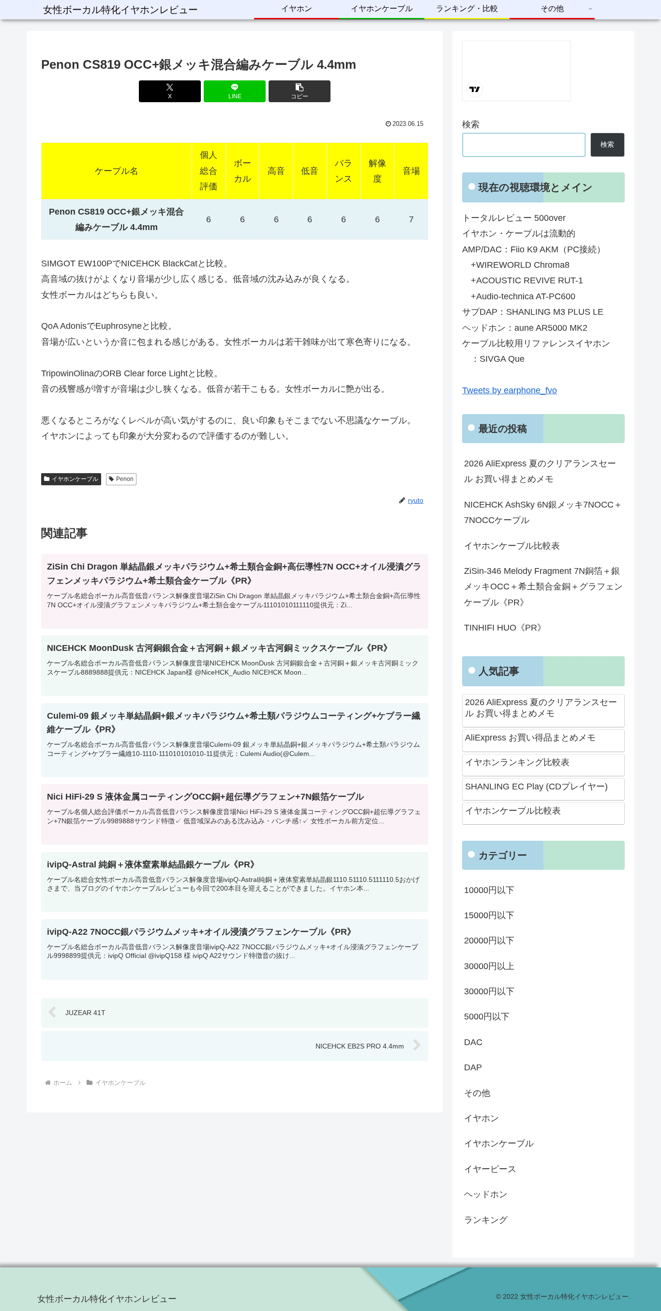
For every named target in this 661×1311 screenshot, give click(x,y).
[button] (299, 91)
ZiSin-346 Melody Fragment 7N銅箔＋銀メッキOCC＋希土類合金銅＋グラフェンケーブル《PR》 (543, 586)
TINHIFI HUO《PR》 (505, 627)
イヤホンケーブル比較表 (512, 546)
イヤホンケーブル (75, 479)
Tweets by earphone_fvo (509, 390)
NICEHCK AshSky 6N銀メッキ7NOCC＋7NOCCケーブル (543, 512)
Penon (125, 479)
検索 (471, 124)
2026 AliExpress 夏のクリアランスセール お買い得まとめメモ (540, 471)
